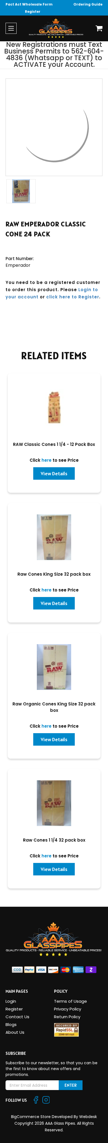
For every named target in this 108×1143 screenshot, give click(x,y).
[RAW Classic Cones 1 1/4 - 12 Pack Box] (54, 407)
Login (11, 1001)
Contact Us (17, 1017)
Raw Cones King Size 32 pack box (54, 574)
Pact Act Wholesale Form (29, 4)
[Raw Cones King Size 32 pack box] (54, 537)
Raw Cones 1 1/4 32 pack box (54, 840)
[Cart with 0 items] (99, 28)
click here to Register (72, 297)
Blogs (11, 1024)
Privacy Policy (67, 1009)
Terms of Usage (70, 1001)
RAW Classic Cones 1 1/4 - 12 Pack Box (54, 444)
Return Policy (67, 1017)
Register (32, 11)
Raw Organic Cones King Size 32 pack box (54, 707)
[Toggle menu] (11, 28)
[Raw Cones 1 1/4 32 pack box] (54, 803)
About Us (15, 1032)
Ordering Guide (87, 4)
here (47, 460)
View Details (54, 473)
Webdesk (88, 1116)
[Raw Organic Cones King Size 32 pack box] (54, 667)
